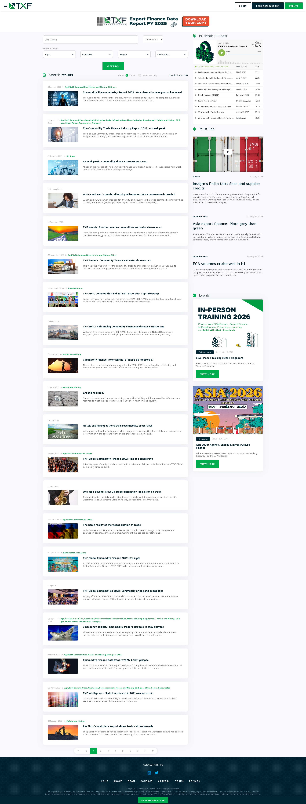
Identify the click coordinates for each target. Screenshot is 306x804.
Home (104, 781)
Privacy (194, 781)
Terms (179, 781)
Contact (146, 781)
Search (115, 66)
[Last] (153, 751)
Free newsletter (153, 800)
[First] (78, 751)
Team (131, 781)
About (118, 781)
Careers (164, 781)
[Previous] (86, 751)
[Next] (145, 751)
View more (207, 374)
